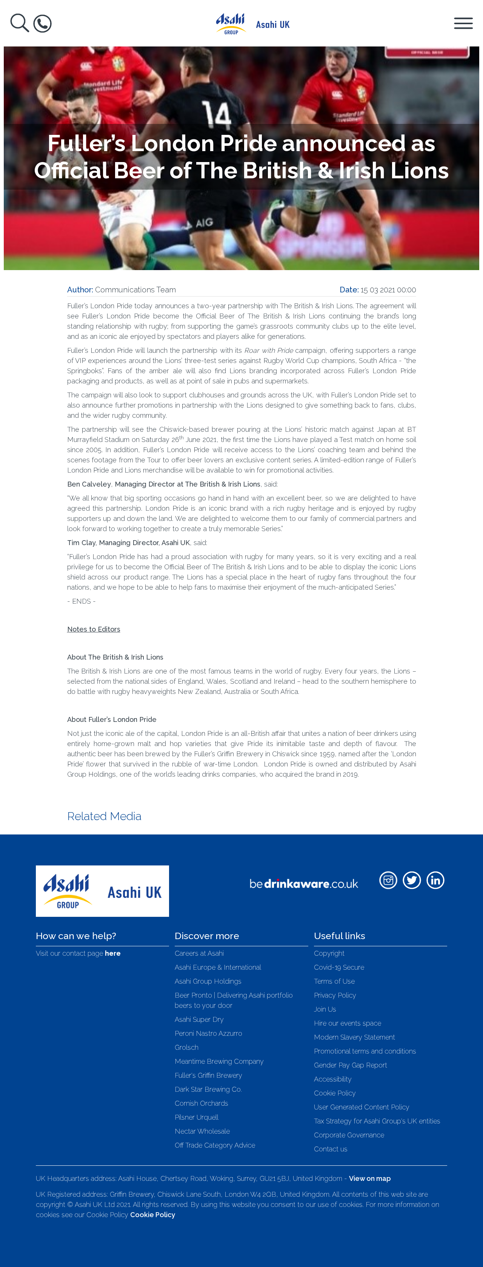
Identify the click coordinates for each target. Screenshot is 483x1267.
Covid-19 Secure (339, 967)
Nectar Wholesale (202, 1131)
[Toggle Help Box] (42, 23)
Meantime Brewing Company (219, 1061)
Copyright (329, 953)
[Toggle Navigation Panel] (463, 22)
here (113, 953)
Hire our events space (347, 1023)
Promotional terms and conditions (365, 1051)
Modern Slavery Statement (354, 1037)
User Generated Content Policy (361, 1107)
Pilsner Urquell (196, 1117)
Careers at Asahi (199, 953)
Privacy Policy (335, 995)
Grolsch (186, 1047)
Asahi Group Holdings (208, 981)
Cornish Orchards (201, 1103)
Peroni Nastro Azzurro (208, 1033)
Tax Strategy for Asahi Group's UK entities (377, 1121)
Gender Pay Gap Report (350, 1065)
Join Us (325, 1009)
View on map (370, 1178)
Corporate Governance (349, 1135)
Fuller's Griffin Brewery (208, 1075)
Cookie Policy (335, 1093)
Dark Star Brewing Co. (208, 1089)
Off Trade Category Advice (215, 1145)
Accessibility (333, 1079)
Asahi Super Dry (199, 1019)
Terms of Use (334, 981)
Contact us (331, 1149)
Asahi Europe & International (218, 967)
